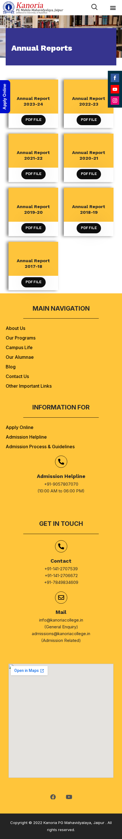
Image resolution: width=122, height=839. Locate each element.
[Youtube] (69, 797)
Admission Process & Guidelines (40, 446)
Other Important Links (29, 386)
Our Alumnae (20, 357)
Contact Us (17, 376)
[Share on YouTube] (115, 89)
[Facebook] (53, 797)
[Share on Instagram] (115, 100)
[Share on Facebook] (115, 78)
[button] (112, 7)
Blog (11, 367)
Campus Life (19, 347)
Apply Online (19, 427)
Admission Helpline (26, 437)
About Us (15, 328)
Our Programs (20, 338)
